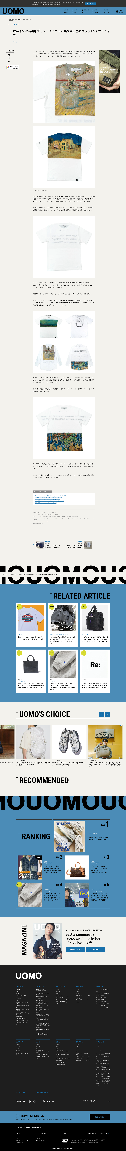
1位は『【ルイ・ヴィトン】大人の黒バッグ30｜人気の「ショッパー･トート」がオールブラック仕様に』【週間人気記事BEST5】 (31, 685)
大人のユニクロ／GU (97, 891)
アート (15, 42)
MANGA (106, 10)
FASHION (66, 10)
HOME (5, 574)
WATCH (96, 10)
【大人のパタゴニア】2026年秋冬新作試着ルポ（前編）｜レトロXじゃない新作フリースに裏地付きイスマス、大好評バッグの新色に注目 (52, 870)
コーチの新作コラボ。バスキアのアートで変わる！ (47, 499)
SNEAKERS (87, 10)
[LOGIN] (117, 10)
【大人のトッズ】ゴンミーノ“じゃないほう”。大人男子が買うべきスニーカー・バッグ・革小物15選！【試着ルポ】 (92, 765)
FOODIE (96, 12)
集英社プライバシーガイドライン (23, 1140)
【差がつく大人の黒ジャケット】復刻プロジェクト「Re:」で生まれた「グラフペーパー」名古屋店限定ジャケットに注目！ (94, 685)
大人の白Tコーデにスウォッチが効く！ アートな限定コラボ (49, 501)
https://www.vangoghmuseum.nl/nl (40, 521)
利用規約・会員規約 (40, 1140)
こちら (96, 1142)
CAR (75, 12)
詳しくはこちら (90, 3)
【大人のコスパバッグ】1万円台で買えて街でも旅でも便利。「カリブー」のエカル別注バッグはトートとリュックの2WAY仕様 (95, 639)
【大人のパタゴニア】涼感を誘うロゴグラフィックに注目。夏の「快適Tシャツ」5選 (30, 638)
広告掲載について (19, 1142)
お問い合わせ (39, 1138)
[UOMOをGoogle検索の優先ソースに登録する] (12, 67)
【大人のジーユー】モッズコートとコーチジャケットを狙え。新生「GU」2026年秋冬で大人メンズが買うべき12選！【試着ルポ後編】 (99, 897)
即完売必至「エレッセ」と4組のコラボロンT (45, 503)
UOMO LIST (77, 10)
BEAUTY (66, 12)
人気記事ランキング (24, 681)
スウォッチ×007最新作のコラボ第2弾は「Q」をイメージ (48, 497)
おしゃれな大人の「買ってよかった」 (60, 634)
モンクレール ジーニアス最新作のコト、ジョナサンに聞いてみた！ (51, 495)
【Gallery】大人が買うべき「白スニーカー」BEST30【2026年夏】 (98, 838)
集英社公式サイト (19, 1138)
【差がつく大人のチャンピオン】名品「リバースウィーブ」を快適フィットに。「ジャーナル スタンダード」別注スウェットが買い (62, 686)
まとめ (20, 634)
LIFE (85, 12)
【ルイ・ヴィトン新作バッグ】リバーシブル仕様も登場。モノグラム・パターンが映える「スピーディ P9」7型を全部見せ (99, 870)
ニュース (85, 634)
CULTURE (106, 12)
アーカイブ (14, 24)
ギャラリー (92, 835)
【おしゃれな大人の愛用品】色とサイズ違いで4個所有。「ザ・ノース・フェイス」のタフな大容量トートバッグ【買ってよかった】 (63, 640)
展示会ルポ (48, 863)
